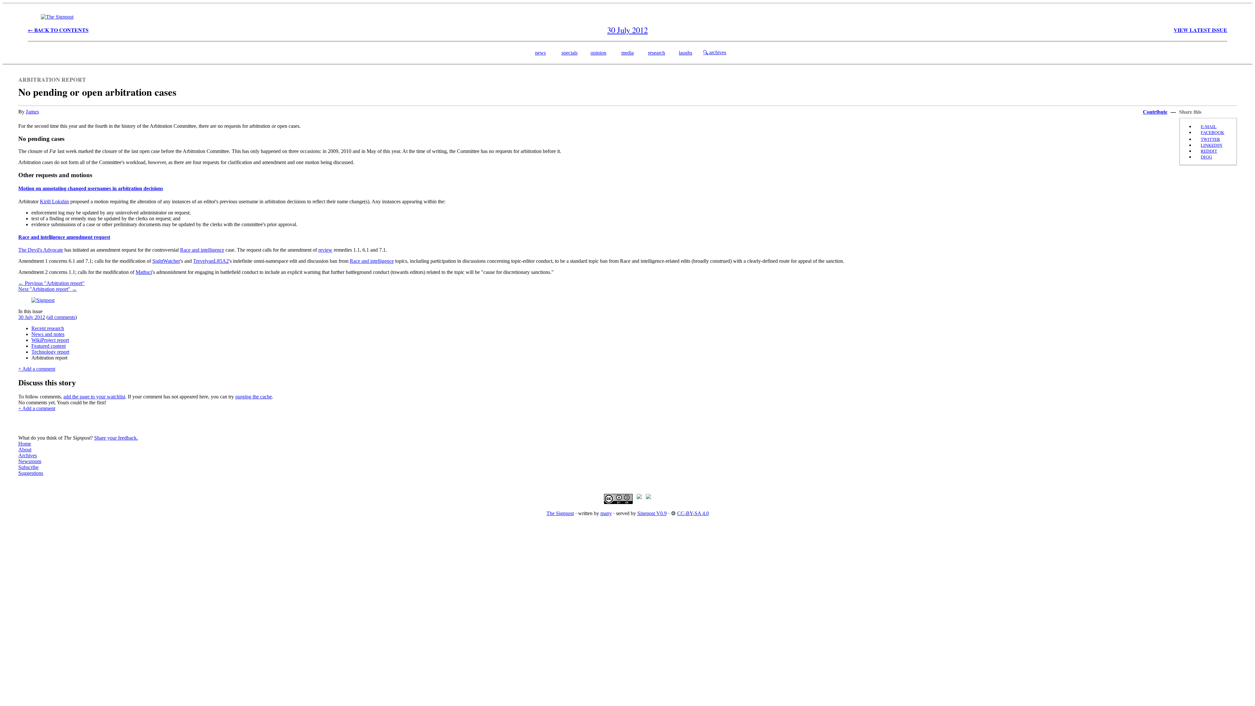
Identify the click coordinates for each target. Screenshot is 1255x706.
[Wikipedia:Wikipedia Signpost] (57, 17)
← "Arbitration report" (51, 283)
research (656, 53)
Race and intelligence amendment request (64, 237)
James (32, 111)
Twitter (1210, 139)
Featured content (48, 346)
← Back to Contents (58, 30)
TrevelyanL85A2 (211, 261)
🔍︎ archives (714, 52)
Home (24, 443)
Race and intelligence (202, 250)
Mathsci (144, 272)
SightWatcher (166, 261)
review (325, 250)
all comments (61, 317)
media (627, 53)
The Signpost (560, 513)
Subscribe (28, 467)
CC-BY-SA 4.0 (693, 513)
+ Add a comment (36, 369)
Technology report (50, 352)
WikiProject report (50, 340)
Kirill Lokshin (54, 201)
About (24, 449)
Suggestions (30, 473)
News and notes (47, 334)
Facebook (1212, 132)
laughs (685, 53)
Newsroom (29, 461)
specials (569, 53)
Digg (1206, 157)
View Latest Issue (1200, 30)
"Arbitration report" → (47, 289)
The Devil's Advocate (40, 250)
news (540, 53)
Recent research (47, 328)
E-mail (1208, 126)
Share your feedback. (116, 438)
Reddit (1209, 151)
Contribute (1155, 111)
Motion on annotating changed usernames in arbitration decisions (90, 188)
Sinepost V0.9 (652, 513)
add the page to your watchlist (94, 396)
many (606, 513)
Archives (27, 455)
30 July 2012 (31, 317)
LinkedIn (1211, 145)
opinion (598, 53)
